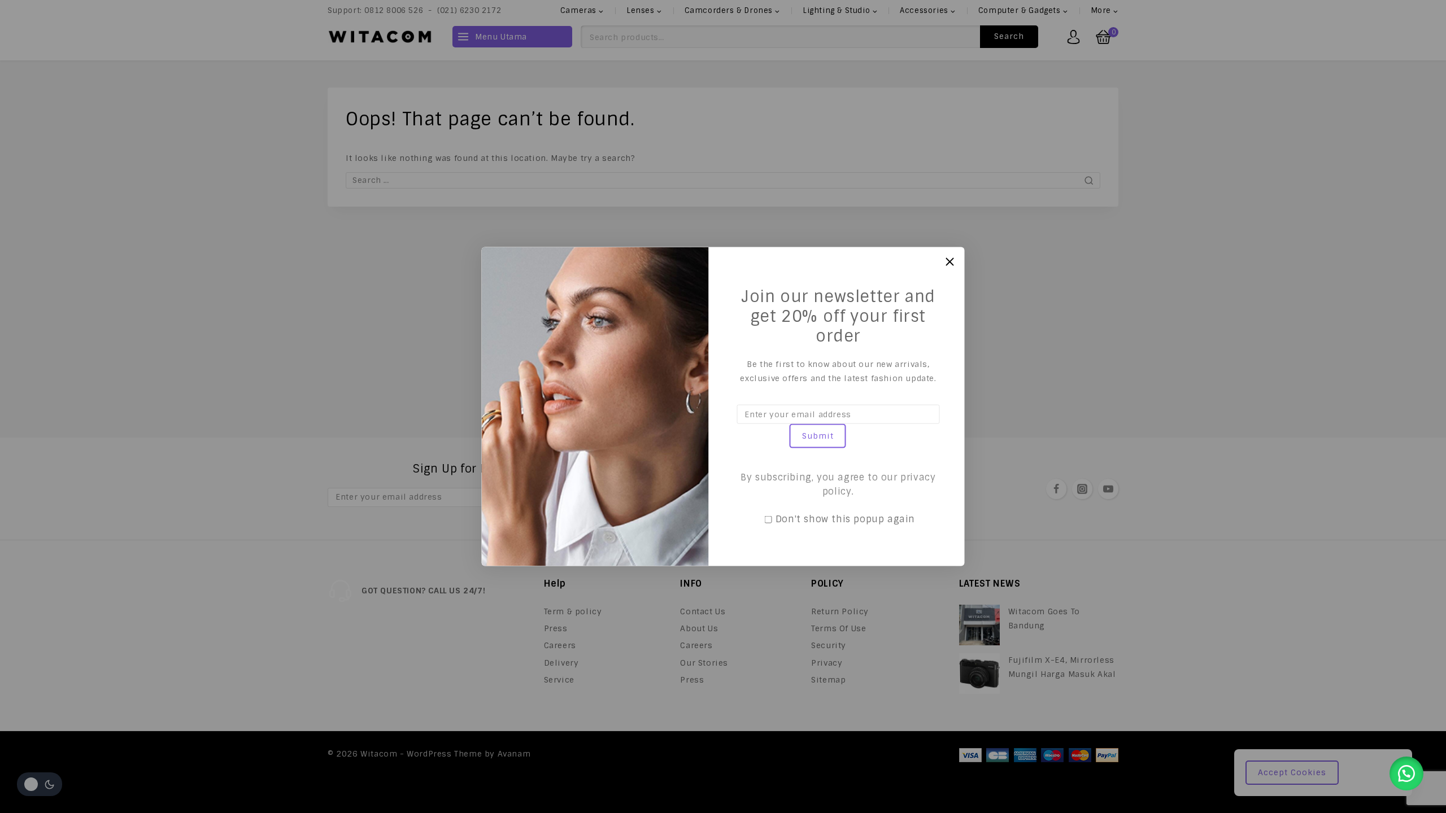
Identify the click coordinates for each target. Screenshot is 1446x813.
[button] (1406, 773)
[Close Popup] (950, 261)
